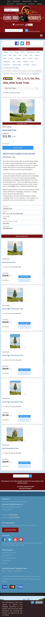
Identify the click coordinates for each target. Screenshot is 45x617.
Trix (11, 52)
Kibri (4, 58)
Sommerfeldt (17, 65)
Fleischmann (30, 52)
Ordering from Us (21, 4)
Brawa (17, 52)
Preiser (30, 58)
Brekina (26, 61)
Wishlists (39, 4)
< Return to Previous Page (11, 92)
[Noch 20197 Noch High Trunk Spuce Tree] (15, 341)
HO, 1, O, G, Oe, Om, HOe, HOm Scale (19, 73)
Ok (32, 602)
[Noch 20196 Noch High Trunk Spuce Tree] (15, 387)
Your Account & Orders (9, 558)
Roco (22, 52)
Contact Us (31, 4)
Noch (36, 58)
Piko (4, 55)
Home (4, 73)
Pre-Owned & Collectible (11, 68)
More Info (39, 602)
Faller (25, 55)
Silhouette (6, 61)
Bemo (38, 52)
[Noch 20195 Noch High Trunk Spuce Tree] (15, 294)
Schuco (34, 65)
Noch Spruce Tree (8, 262)
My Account (10, 4)
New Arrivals (16, 1)
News (8, 1)
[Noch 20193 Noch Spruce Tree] (15, 248)
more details (24, 280)
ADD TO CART (24, 276)
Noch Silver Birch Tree (10, 448)
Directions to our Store (8, 553)
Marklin (5, 52)
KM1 (14, 55)
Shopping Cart (6, 560)
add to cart (17, 148)
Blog (35, 1)
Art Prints (26, 65)
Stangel (17, 58)
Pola (31, 55)
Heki (13, 61)
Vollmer (37, 55)
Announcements (27, 1)
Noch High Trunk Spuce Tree (12, 309)
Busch (19, 61)
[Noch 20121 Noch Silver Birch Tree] (15, 434)
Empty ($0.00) (19, 25)
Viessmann (6, 65)
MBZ (24, 58)
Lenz (19, 55)
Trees (31, 73)
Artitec (11, 58)
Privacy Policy (38, 594)
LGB (10, 55)
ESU (32, 61)
